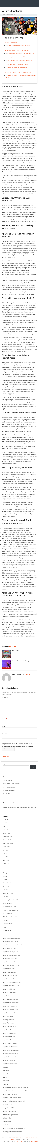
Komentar (6, 697)
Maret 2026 (6, 833)
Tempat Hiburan (7, 924)
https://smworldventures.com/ (12, 955)
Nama (4, 719)
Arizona (5, 876)
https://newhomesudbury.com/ (12, 982)
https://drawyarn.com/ (9, 1036)
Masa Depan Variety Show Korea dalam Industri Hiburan (21, 77)
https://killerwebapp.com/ (10, 1009)
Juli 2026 (5, 819)
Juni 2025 (5, 853)
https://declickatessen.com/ (11, 1040)
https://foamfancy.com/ (10, 1030)
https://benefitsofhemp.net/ (11, 1053)
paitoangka (6, 1070)
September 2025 (8, 843)
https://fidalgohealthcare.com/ (12, 1098)
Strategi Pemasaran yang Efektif (16, 57)
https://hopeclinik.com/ (9, 1094)
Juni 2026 (5, 823)
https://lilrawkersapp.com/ (10, 999)
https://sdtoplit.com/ (9, 969)
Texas (4, 927)
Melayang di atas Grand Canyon (12, 900)
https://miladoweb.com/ (10, 996)
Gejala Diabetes (7, 883)
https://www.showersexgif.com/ (12, 945)
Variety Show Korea (11, 42)
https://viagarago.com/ (9, 948)
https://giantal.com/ (8, 1016)
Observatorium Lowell (9, 907)
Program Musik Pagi (9, 790)
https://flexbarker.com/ (9, 1033)
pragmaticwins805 (8, 1108)
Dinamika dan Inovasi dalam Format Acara (19, 60)
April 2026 (6, 830)
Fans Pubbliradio (8, 794)
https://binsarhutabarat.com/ (11, 1050)
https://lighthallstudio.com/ (11, 1003)
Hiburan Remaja (16, 650)
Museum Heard (7, 903)
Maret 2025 (6, 864)
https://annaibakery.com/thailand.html (14, 1128)
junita (8, 14)
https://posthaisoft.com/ (10, 975)
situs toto (6, 1084)
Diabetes (5, 879)
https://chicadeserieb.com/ (10, 1043)
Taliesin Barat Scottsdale (10, 917)
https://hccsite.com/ (9, 1013)
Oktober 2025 (7, 840)
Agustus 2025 (7, 847)
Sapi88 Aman (7, 1121)
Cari (4, 764)
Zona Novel (6, 756)
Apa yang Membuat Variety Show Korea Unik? (20, 53)
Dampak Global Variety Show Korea (17, 64)
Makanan (5, 890)
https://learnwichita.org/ (10, 1006)
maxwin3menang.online (10, 1111)
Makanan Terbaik (8, 893)
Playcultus (6, 1081)
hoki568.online (7, 1118)
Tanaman (6, 920)
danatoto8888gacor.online (10, 1115)
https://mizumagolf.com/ (10, 992)
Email (4, 726)
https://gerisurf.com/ (9, 1019)
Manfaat (5, 896)
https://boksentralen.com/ (10, 1047)
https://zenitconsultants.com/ (11, 938)
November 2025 (7, 836)
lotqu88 (5, 1067)
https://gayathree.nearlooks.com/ (12, 1131)
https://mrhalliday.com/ (9, 989)
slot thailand (6, 1125)
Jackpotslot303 (7, 1104)
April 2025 (6, 860)
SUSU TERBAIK (7, 913)
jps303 (5, 1077)
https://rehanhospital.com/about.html (14, 1101)
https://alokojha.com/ (9, 1060)
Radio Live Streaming (9, 787)
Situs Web (5, 734)
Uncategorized (7, 930)
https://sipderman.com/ (10, 958)
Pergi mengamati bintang (10, 910)
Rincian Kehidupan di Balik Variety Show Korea (18, 72)
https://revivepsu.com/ (9, 972)
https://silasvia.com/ (9, 962)
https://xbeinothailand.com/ (11, 941)
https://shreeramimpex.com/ (11, 965)
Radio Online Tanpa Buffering (20, 661)
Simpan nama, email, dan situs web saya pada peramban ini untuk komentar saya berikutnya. (17, 745)
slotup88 (5, 1074)
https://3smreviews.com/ (10, 1064)
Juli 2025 (5, 850)
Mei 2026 (5, 826)
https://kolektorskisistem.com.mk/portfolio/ (15, 1091)
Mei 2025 (5, 857)
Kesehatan (6, 886)
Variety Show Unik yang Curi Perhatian (18, 45)
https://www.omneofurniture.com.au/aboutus (16, 1087)
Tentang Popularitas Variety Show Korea (17, 50)
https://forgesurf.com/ (9, 1026)
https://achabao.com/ (9, 1057)
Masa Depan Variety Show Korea (17, 68)
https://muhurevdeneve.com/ (11, 986)
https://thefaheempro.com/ (11, 952)
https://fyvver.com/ (8, 1023)
